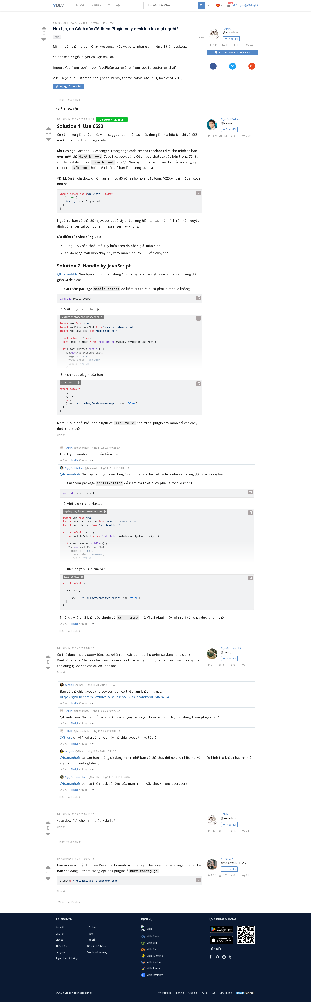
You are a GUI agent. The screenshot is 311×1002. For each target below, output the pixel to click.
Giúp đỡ (192, 992)
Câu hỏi (60, 933)
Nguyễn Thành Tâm (232, 648)
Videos (59, 939)
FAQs (204, 992)
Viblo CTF (152, 943)
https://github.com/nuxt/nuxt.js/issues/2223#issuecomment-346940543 (115, 697)
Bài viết (60, 927)
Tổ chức (91, 927)
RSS (213, 992)
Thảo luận (61, 946)
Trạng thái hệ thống (67, 958)
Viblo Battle (153, 968)
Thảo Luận (114, 5)
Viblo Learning (155, 956)
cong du (69, 685)
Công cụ (60, 952)
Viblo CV (151, 949)
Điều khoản (226, 992)
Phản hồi (179, 992)
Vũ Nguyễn (227, 859)
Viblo (149, 928)
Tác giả (91, 939)
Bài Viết (80, 5)
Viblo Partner (154, 962)
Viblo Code (153, 936)
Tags (90, 933)
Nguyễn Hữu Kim (230, 119)
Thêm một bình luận (69, 99)
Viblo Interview (155, 975)
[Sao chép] (198, 193)
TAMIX (227, 28)
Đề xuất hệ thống (96, 946)
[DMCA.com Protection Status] (245, 992)
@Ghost (66, 737)
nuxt (57, 37)
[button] (219, 5)
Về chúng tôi (165, 992)
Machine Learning (97, 952)
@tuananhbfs (67, 274)
